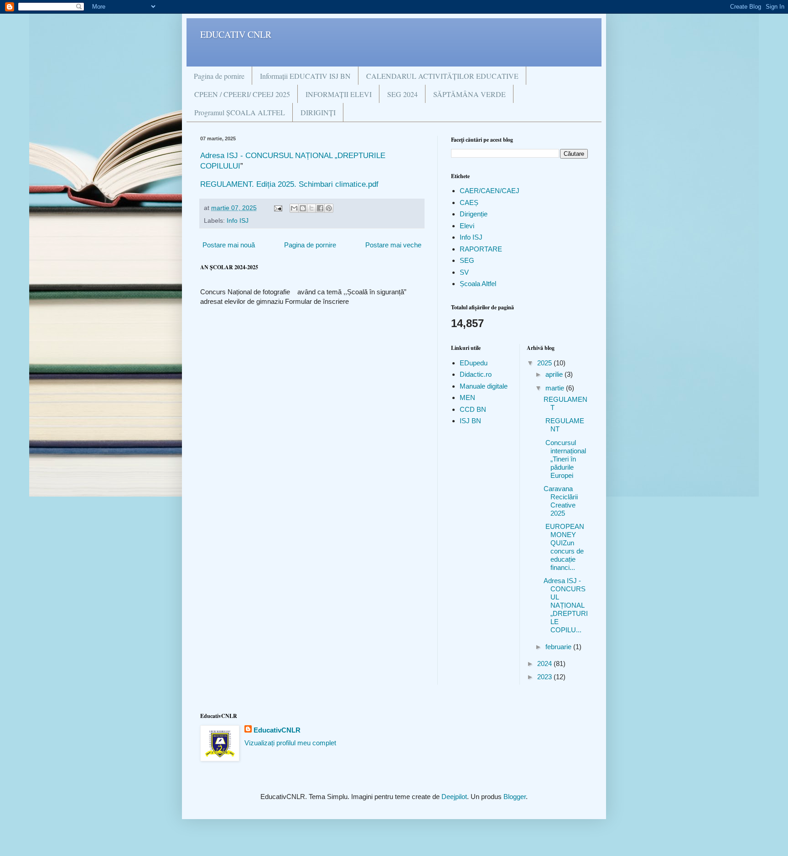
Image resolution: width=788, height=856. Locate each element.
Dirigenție (473, 214)
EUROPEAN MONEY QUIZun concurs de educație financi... (564, 547)
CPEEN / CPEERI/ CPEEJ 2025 (242, 94)
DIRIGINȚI (318, 112)
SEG (467, 260)
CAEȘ (469, 202)
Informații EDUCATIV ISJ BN (305, 76)
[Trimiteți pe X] (311, 208)
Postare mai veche (393, 245)
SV (464, 272)
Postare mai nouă (228, 245)
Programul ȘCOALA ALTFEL (239, 112)
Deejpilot (454, 796)
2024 (545, 663)
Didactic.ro (476, 374)
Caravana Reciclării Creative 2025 (561, 501)
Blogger (514, 796)
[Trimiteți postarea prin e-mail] (277, 208)
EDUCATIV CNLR (235, 34)
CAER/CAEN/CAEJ (489, 191)
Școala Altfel (478, 283)
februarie (559, 647)
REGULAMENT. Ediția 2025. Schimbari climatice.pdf (289, 184)
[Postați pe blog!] (302, 208)
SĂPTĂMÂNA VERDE (469, 94)
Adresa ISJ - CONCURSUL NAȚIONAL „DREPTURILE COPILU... (566, 605)
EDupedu (473, 363)
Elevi (467, 226)
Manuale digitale (484, 386)
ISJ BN (470, 421)
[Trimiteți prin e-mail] (294, 208)
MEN (467, 397)
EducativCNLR (277, 730)
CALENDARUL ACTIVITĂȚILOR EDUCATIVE (442, 76)
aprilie (555, 374)
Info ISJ (238, 220)
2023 (545, 677)
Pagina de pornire (219, 76)
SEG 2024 (402, 94)
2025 (545, 363)
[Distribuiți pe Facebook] (320, 208)
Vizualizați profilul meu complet (290, 743)
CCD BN (473, 409)
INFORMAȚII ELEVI (339, 94)
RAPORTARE (481, 249)
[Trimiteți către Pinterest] (328, 208)
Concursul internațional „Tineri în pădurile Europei (565, 459)
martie (555, 388)
